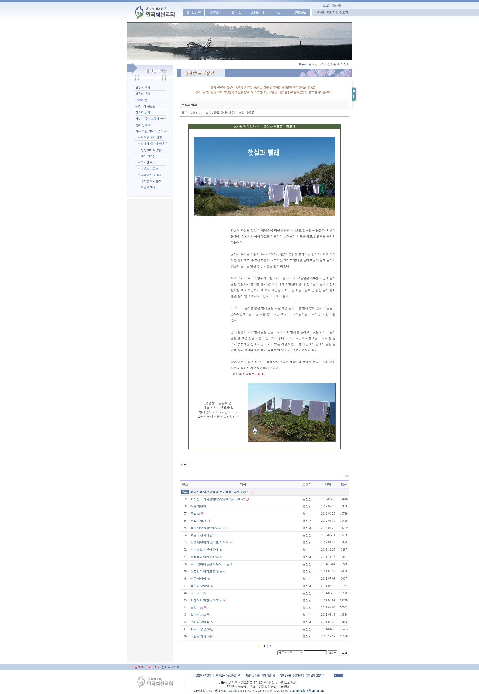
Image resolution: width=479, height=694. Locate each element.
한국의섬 (236, 12)
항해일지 (215, 12)
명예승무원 (300, 12)
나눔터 (278, 12)
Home (302, 64)
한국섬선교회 (193, 12)
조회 (344, 484)
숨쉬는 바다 (257, 12)
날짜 (328, 484)
